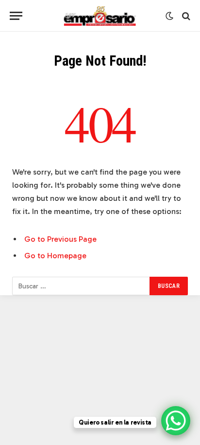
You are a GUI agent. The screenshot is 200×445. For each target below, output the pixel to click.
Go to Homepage (55, 255)
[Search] (185, 16)
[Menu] (16, 16)
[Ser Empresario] (100, 16)
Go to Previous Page (60, 239)
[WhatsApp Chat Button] (175, 420)
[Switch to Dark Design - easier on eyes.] (169, 16)
